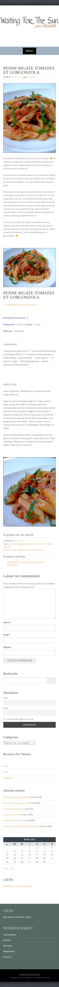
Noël (5, 766)
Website (7, 647)
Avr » (12, 868)
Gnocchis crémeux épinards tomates (21, 826)
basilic (10, 543)
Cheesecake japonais (13, 820)
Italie (5, 772)
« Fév (5, 868)
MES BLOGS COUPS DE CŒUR (17, 886)
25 (52, 858)
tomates (7, 547)
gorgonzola (28, 543)
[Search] (51, 680)
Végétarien (8, 777)
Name (7, 622)
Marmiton (7, 945)
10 (44, 851)
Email (6, 634)
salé (21, 540)
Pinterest (7, 957)
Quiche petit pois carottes (15, 803)
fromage (18, 543)
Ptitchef (6, 940)
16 (37, 854)
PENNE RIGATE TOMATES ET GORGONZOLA (23, 550)
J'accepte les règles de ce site (19, 719)
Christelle (31, 77)
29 (29, 861)
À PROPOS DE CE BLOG (29, 975)
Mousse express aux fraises (16, 797)
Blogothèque (9, 951)
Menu (29, 50)
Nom (5, 698)
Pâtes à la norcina (11, 814)
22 (29, 858)
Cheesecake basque (12, 808)
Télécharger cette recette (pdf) (20, 304)
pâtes (15, 540)
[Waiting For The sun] (29, 25)
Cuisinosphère (9, 934)
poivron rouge (46, 543)
